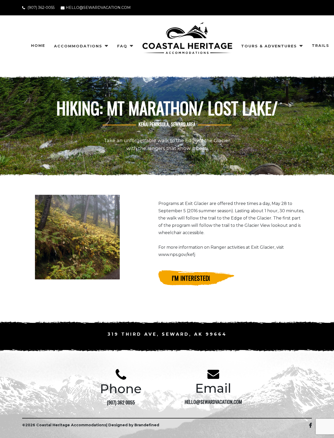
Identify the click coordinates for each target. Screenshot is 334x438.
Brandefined (146, 425)
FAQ (122, 46)
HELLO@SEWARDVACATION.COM (98, 7)
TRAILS (320, 45)
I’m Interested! (191, 278)
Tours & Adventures (269, 46)
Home (38, 45)
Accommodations (78, 46)
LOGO (187, 49)
